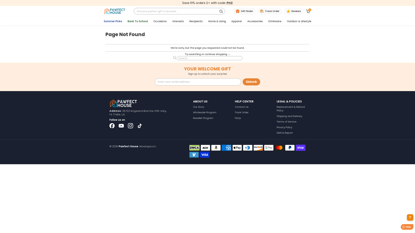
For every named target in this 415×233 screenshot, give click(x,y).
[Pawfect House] (115, 11)
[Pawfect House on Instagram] (130, 125)
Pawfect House (128, 146)
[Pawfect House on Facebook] (112, 125)
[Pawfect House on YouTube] (121, 125)
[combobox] (176, 11)
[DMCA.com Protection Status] (194, 148)
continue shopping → (217, 54)
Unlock (251, 82)
